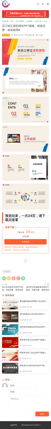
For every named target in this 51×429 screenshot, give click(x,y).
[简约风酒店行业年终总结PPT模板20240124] (10, 316)
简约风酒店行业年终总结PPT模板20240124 (33, 314)
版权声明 (13, 425)
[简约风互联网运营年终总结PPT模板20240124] (10, 329)
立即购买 (25, 242)
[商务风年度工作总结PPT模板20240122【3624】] (10, 342)
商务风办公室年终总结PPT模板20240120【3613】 (33, 365)
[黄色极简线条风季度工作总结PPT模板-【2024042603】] (10, 303)
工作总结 (6, 271)
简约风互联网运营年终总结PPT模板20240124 (33, 327)
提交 (42, 414)
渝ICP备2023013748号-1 (31, 425)
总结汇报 (30, 35)
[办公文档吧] (6, 4)
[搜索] (38, 3)
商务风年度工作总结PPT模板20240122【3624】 (33, 340)
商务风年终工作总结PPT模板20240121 (33, 352)
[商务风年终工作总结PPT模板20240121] (10, 355)
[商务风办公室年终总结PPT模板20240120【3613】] (10, 368)
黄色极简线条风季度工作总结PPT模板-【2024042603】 (33, 301)
